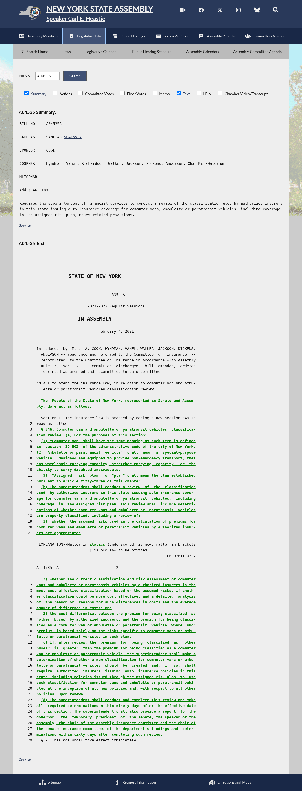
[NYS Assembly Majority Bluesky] (257, 11)
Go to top (25, 225)
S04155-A (73, 137)
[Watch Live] (183, 11)
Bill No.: (25, 76)
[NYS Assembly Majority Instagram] (238, 11)
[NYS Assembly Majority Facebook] (201, 11)
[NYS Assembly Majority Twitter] (220, 11)
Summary (38, 94)
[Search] (276, 11)
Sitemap (54, 782)
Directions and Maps (234, 782)
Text (186, 94)
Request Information (139, 782)
